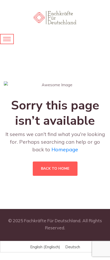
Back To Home (55, 168)
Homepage (64, 149)
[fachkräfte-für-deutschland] (55, 17)
